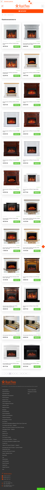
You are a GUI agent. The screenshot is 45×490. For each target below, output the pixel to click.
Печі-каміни (4, 421)
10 (25, 373)
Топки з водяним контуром (7, 403)
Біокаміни (4, 409)
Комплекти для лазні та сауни (8, 451)
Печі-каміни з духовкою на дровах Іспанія (11, 441)
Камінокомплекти (5, 391)
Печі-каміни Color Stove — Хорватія (9, 425)
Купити (16, 46)
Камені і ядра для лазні (7, 453)
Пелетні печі (4, 435)
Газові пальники (5, 463)
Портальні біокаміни (6, 417)
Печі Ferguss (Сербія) (6, 437)
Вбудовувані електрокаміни (7, 395)
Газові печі (4, 431)
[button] (41, 489)
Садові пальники (5, 467)
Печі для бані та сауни (7, 419)
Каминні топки (5, 399)
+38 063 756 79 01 (6, 479)
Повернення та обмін (32, 391)
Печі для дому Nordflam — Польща (9, 439)
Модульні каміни (5, 407)
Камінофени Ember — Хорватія (8, 429)
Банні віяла (4, 455)
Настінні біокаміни (6, 413)
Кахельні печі (5, 433)
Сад (3, 457)
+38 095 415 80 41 (6, 475)
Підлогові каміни (5, 393)
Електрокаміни (5, 389)
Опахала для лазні (6, 449)
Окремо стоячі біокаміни (7, 415)
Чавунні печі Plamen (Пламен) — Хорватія (10, 445)
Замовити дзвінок (8, 1)
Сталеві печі (4, 443)
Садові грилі (4, 465)
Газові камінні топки (6, 401)
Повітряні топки (5, 405)
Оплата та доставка (32, 389)
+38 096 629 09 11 (6, 477)
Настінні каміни (5, 397)
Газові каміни (5, 459)
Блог (3, 469)
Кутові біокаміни (5, 411)
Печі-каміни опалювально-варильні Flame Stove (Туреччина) (14, 423)
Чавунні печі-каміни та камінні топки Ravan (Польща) (13, 427)
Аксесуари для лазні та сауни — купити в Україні (12, 447)
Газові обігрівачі (5, 461)
